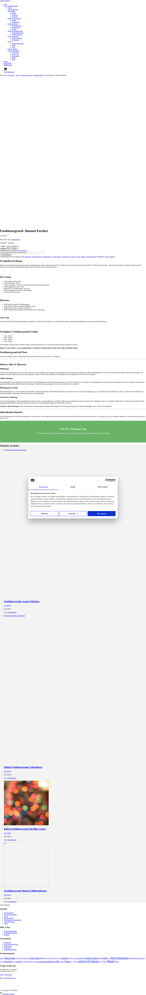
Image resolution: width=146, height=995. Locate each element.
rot (38, 961)
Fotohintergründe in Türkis (53, 958)
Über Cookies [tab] (103, 487)
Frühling (71, 958)
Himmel (111, 257)
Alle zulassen (101, 513)
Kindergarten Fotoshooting (12, 920)
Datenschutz (8, 946)
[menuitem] (75, 4)
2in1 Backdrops (13, 9)
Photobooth (46, 257)
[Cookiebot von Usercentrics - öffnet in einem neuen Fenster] (107, 480)
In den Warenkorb (6, 255)
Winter (116, 962)
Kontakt (6, 935)
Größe (3, 246)
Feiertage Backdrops (14, 18)
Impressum (7, 942)
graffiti (84, 958)
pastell (24, 961)
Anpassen (71, 513)
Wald (105, 962)
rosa (35, 961)
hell (105, 958)
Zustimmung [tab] (43, 487)
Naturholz (8, 961)
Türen (76, 962)
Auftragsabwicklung (10, 931)
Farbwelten (11, 11)
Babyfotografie (26, 257)
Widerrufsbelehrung (10, 950)
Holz (113, 957)
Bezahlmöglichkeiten (10, 933)
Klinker (137, 958)
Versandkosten (15, 239)
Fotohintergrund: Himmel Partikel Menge (13, 253)
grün (101, 958)
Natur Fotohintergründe (15, 31)
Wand (110, 961)
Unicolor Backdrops (10, 914)
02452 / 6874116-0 (6, 975)
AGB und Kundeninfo (11, 944)
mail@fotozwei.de (9, 978)
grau (88, 957)
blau (107, 257)
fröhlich (64, 958)
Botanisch (26, 958)
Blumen (18, 958)
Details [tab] (73, 487)
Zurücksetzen (23, 250)
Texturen (73, 257)
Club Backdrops (56, 257)
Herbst (108, 958)
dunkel (42, 958)
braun (32, 958)
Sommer (61, 961)
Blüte (21, 958)
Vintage (94, 961)
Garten (76, 958)
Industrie (131, 958)
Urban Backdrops (13, 51)
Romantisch (30, 961)
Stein (67, 961)
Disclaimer (7, 948)
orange (19, 961)
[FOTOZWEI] (5, 1)
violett (101, 961)
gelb (79, 958)
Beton (8, 958)
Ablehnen (44, 513)
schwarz (42, 961)
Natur (1, 961)
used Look (84, 961)
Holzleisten (122, 958)
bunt (37, 958)
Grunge (95, 958)
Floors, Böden (12, 49)
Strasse (72, 961)
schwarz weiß (52, 961)
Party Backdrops (13, 36)
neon (14, 961)
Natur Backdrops (9, 922)
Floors (6, 916)
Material (3, 250)
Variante (3, 248)
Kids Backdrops (13, 24)
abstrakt (2, 958)
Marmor (142, 958)
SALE (10, 8)
